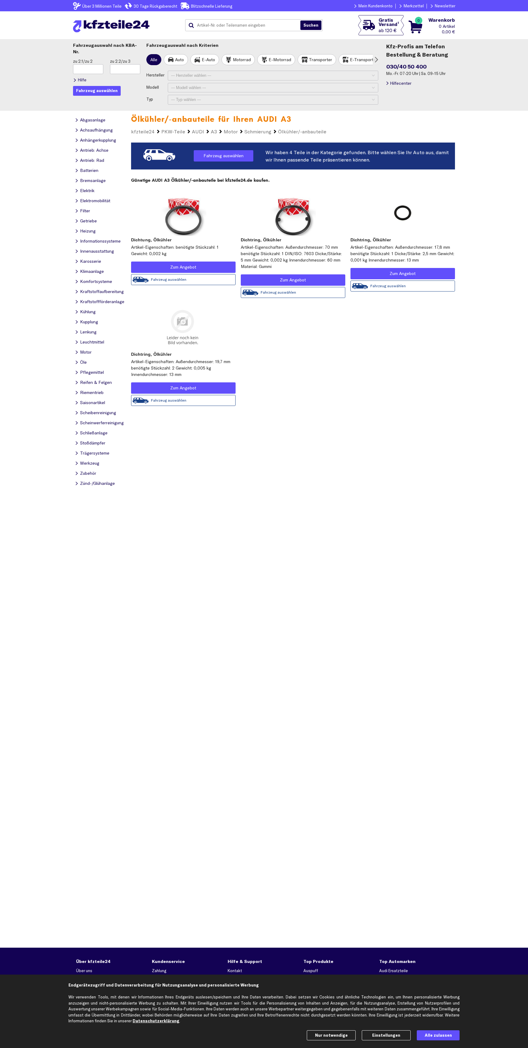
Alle (153, 59)
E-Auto (208, 59)
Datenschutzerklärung (156, 1020)
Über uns (84, 970)
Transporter (320, 59)
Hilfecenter (401, 83)
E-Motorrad (280, 59)
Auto (179, 59)
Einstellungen (386, 1035)
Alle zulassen (438, 1035)
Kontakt (235, 970)
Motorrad (242, 59)
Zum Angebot (183, 267)
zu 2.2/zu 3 (120, 61)
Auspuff (310, 970)
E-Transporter (363, 59)
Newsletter (445, 5)
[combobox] (245, 25)
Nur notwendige (331, 1035)
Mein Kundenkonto (375, 5)
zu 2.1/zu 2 (83, 61)
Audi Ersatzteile (393, 970)
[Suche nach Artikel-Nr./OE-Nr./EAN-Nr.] (310, 25)
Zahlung (159, 970)
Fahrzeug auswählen (224, 155)
